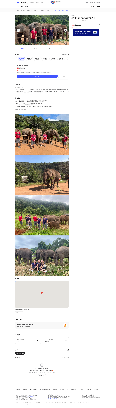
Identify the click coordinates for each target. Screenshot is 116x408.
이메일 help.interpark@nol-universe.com (63, 396)
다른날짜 (65, 54)
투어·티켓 (36, 10)
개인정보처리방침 (33, 389)
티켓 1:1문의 (55, 398)
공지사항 (81, 389)
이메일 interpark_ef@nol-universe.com (89, 396)
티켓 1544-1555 (58, 395)
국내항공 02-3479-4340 (62, 397)
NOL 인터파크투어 (20, 353)
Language (96, 389)
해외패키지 (29, 10)
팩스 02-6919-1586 (51, 396)
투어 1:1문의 (50, 398)
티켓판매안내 (73, 389)
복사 (32, 309)
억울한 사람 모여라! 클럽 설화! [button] (36, 2)
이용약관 (25, 389)
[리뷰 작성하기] (68, 350)
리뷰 (62, 49)
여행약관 (55, 389)
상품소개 (35, 49)
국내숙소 (42, 10)
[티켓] (26, 6)
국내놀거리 (48, 10)
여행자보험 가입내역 (64, 389)
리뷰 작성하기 (42, 375)
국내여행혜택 (64, 10)
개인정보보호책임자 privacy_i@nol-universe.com (91, 397)
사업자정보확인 (31, 396)
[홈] (18, 6)
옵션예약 (21, 49)
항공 (18, 10)
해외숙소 (23, 10)
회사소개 (18, 389)
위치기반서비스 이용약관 (45, 389)
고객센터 (88, 389)
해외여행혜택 (56, 10)
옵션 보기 (37, 76)
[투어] (22, 6)
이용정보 (48, 49)
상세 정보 (63, 76)
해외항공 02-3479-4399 (52, 397)
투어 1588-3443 (51, 395)
